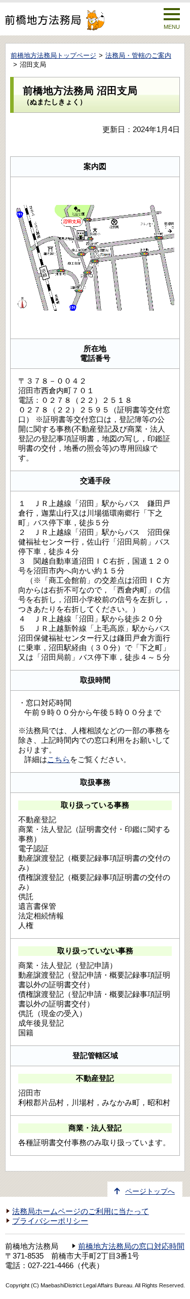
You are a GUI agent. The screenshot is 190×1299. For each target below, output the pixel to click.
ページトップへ (150, 1191)
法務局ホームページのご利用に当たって (80, 1211)
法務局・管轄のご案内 (138, 55)
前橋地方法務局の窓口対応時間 (131, 1246)
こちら (58, 759)
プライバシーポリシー (50, 1221)
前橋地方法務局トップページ (53, 55)
